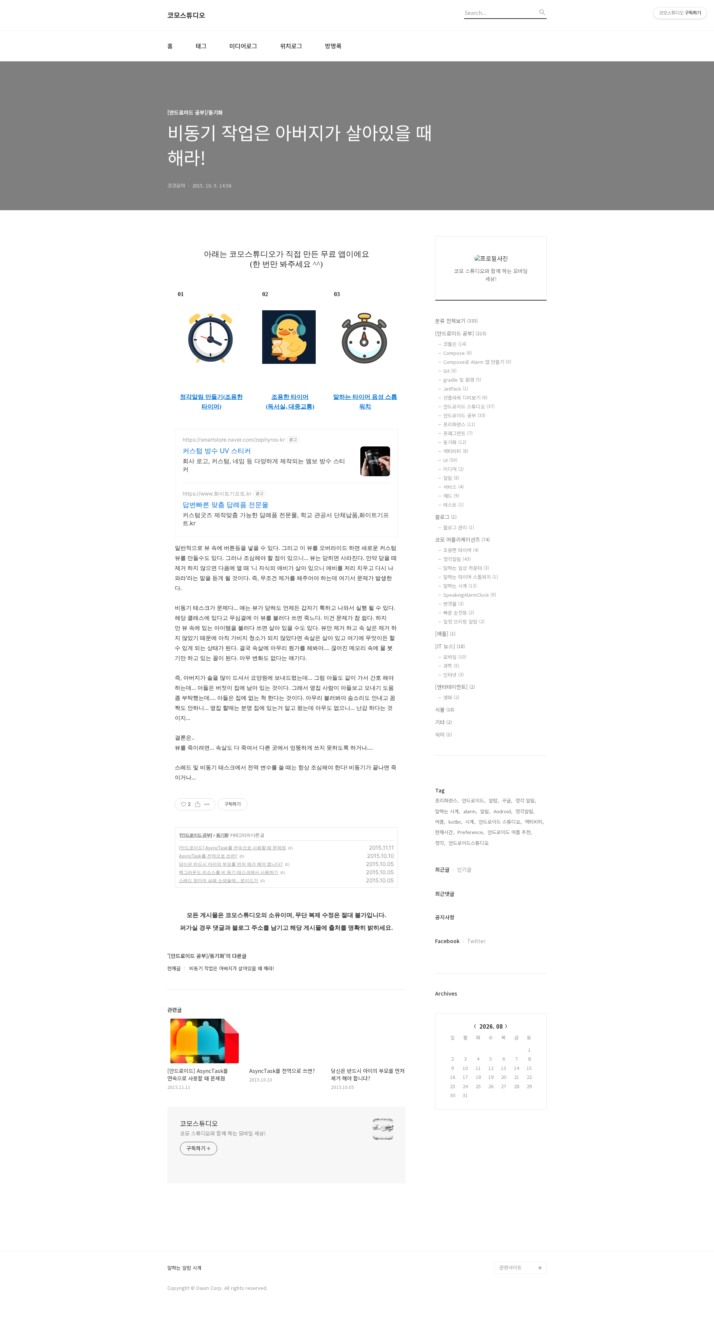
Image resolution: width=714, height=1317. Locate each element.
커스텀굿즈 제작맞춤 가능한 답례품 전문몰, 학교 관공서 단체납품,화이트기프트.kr (286, 519)
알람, (494, 800)
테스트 (453, 504)
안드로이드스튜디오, (469, 842)
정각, (440, 842)
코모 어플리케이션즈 (462, 539)
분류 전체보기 (456, 320)
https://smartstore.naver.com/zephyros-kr (234, 439)
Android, (502, 811)
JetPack (455, 388)
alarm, (470, 811)
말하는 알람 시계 (184, 1268)
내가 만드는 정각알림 (521, 1232)
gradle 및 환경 (462, 379)
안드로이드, (474, 800)
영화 (451, 697)
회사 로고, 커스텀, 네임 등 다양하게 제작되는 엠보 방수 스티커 (264, 465)
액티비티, (534, 821)
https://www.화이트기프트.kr (217, 493)
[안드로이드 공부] (196, 835)
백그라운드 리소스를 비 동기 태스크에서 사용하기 (228, 872)
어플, (440, 821)
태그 (201, 45)
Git (450, 370)
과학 (451, 665)
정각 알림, (525, 800)
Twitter (476, 941)
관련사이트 (510, 1267)
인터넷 (453, 674)
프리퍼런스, (447, 800)
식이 (443, 734)
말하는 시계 (460, 585)
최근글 (442, 869)
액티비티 (455, 451)
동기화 (222, 835)
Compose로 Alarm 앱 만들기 (477, 361)
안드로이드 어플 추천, (510, 832)
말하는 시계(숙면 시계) (523, 1243)
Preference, (471, 832)
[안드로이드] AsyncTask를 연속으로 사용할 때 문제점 (232, 847)
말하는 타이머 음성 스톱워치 (365, 402)
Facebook (447, 941)
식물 (444, 709)
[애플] (445, 633)
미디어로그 (243, 45)
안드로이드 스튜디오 (469, 406)
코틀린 (454, 343)
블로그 (446, 516)
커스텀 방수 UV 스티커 (217, 451)
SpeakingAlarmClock (469, 594)
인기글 (464, 869)
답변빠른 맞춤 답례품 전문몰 (225, 505)
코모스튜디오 (186, 15)
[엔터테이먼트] (455, 686)
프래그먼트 (458, 433)
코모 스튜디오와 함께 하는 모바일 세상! (223, 1133)
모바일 (454, 656)
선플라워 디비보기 (465, 397)
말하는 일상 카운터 (466, 567)
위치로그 (291, 45)
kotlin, (455, 821)
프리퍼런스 (459, 424)
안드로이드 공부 (464, 415)
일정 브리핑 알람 (464, 621)
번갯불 (453, 603)
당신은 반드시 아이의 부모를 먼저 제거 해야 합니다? (231, 864)
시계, (470, 821)
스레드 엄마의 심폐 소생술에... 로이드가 (218, 880)
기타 (443, 722)
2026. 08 (491, 1026)
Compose (457, 352)
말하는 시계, (447, 811)
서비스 (453, 486)
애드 (451, 495)
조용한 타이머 (290, 397)
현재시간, (444, 832)
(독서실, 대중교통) (290, 406)
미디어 (453, 468)
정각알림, (525, 811)
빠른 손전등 (458, 612)
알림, (485, 811)
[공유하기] (197, 804)
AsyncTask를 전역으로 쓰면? (208, 856)
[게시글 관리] (207, 804)
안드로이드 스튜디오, (500, 821)
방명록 (333, 45)
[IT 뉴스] (450, 646)
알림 (451, 477)
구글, (507, 800)
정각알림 (457, 559)
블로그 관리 (458, 527)
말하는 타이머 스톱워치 (470, 576)
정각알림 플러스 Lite (521, 1255)
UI (450, 460)
